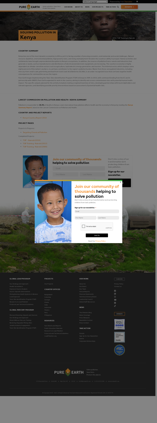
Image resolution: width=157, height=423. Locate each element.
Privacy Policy (100, 241)
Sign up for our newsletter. (85, 208)
